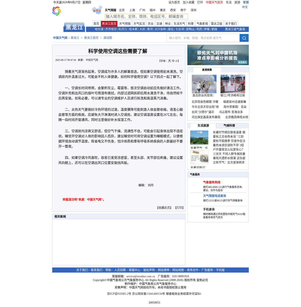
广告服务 (207, 270)
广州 (142, 10)
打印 (200, 2)
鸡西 (199, 29)
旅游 (237, 2)
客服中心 (134, 270)
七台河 (179, 29)
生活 (229, 2)
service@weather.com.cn (140, 276)
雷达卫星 (216, 23)
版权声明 (149, 270)
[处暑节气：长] (199, 137)
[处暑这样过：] (199, 157)
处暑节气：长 (199, 148)
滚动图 (107, 37)
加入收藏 (188, 2)
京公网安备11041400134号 (148, 293)
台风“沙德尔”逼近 (203, 112)
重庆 (163, 10)
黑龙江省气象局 (235, 29)
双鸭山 (190, 29)
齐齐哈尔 (111, 29)
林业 (168, 23)
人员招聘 (120, 270)
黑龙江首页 (109, 23)
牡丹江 (123, 29)
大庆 (142, 29)
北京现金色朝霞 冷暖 (205, 101)
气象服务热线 (211, 182)
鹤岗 (214, 29)
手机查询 (209, 209)
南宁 (183, 10)
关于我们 (231, 23)
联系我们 (96, 270)
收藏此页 (164, 207)
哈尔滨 (99, 29)
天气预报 (125, 23)
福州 (152, 10)
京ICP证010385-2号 (119, 293)
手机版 (220, 270)
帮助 (108, 270)
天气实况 (139, 23)
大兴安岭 (160, 29)
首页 (96, 23)
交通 (159, 23)
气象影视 (202, 23)
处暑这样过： (199, 167)
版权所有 (149, 287)
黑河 (150, 29)
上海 (132, 10)
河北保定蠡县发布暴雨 (206, 117)
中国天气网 (92, 60)
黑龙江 (75, 37)
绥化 (171, 29)
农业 (151, 23)
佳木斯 (133, 29)
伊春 (207, 29)
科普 (191, 23)
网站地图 (178, 270)
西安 (173, 10)
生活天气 (179, 23)
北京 (122, 10)
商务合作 (192, 270)
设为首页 (174, 2)
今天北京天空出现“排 (205, 106)
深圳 (193, 10)
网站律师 (163, 270)
